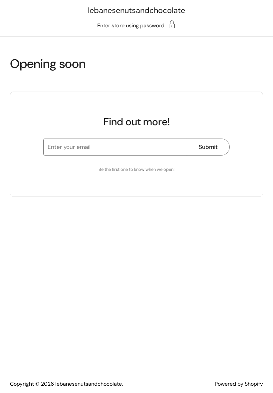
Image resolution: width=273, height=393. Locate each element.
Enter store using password (130, 25)
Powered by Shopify (239, 383)
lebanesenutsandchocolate (136, 10)
